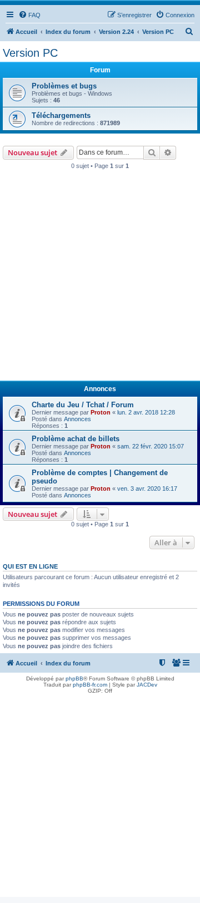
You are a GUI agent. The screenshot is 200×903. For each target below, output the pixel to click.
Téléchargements (61, 115)
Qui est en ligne (30, 566)
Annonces (77, 419)
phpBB (74, 678)
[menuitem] (29, 15)
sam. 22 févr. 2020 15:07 (150, 446)
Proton (101, 412)
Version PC (30, 53)
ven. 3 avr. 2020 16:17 (147, 488)
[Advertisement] (100, 278)
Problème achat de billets (75, 439)
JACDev (147, 685)
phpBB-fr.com (90, 685)
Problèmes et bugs (64, 86)
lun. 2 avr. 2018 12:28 (146, 412)
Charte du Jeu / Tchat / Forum (83, 405)
